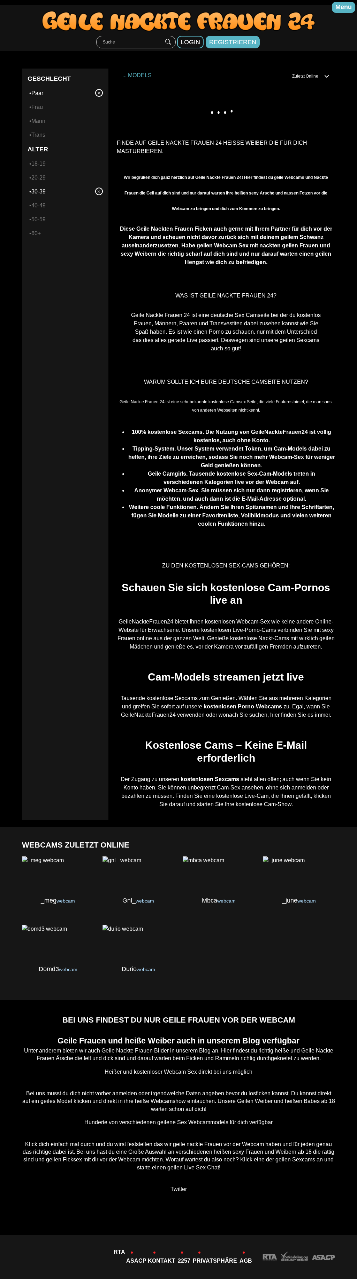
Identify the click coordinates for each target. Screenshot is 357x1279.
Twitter (178, 1189)
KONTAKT (161, 1261)
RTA (119, 1252)
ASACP (136, 1261)
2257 (184, 1261)
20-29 (38, 178)
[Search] (168, 42)
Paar (37, 93)
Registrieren (232, 42)
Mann (38, 121)
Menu (343, 6)
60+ (36, 233)
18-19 (38, 164)
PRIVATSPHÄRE (215, 1261)
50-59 (38, 219)
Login (190, 42)
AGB (246, 1261)
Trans (38, 135)
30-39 (38, 191)
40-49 (38, 205)
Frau (37, 107)
